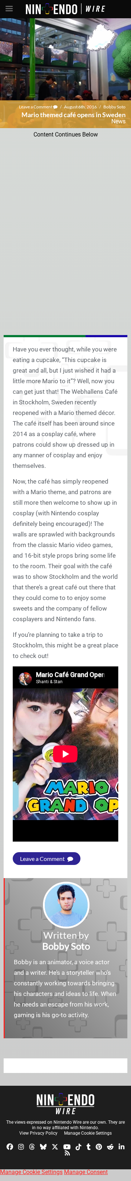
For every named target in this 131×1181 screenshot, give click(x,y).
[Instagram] (21, 1146)
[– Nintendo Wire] (65, 1103)
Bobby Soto (114, 106)
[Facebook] (10, 1146)
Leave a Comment (36, 106)
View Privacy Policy (38, 1133)
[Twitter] (55, 1146)
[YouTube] (67, 1146)
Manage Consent (86, 1172)
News (118, 121)
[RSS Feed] (67, 1152)
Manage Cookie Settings (88, 1133)
